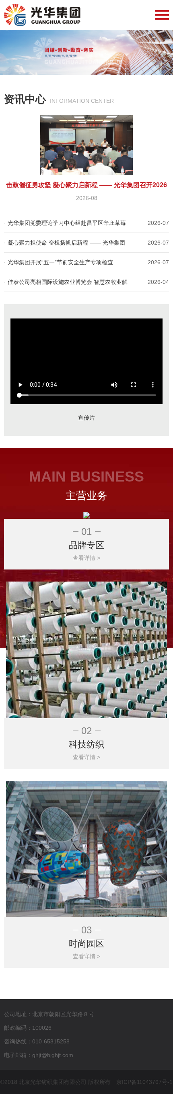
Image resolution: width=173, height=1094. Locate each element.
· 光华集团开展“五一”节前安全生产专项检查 (58, 262)
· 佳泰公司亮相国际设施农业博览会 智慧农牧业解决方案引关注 (66, 285)
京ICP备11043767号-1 (144, 1082)
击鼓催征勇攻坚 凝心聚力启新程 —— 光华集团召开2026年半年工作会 (86, 186)
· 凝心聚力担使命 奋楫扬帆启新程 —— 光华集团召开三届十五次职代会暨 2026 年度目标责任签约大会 (65, 245)
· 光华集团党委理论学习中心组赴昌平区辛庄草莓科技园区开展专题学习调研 (65, 226)
